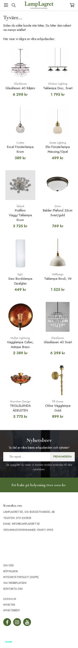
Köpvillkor (10, 571)
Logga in (9, 599)
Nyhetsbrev (11, 610)
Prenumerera (62, 457)
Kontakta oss (13, 589)
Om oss (8, 565)
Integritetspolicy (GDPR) (21, 577)
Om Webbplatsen (14, 583)
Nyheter (9, 605)
